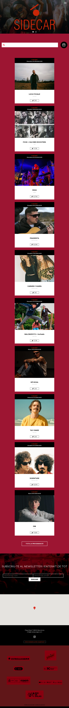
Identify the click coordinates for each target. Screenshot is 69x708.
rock (34, 144)
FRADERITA (34, 238)
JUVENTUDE (34, 478)
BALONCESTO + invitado (34, 334)
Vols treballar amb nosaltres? (35, 642)
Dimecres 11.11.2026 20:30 (35, 397)
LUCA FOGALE (34, 94)
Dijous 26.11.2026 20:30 (34, 493)
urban (34, 528)
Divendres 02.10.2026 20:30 (34, 157)
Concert (34, 60)
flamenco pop (34, 240)
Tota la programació (34, 543)
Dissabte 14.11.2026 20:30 (34, 445)
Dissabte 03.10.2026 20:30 (34, 205)
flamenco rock (35, 480)
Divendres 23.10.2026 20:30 (34, 301)
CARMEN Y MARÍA (34, 286)
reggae (34, 192)
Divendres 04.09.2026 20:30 (34, 61)
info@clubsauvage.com (34, 632)
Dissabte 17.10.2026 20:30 (34, 253)
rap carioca (34, 384)
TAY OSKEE (34, 430)
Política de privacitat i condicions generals (34, 704)
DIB (34, 526)
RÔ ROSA (34, 382)
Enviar (34, 579)
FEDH (34, 190)
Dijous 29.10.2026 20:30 (34, 349)
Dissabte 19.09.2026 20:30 (34, 109)
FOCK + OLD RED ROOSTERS (34, 142)
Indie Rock (34, 336)
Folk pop (34, 96)
